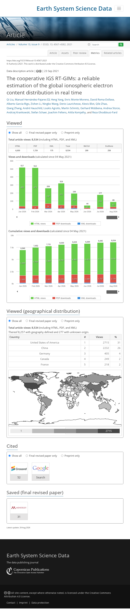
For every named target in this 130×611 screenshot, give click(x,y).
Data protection (40, 602)
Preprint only (72, 132)
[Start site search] (120, 45)
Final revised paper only (43, 132)
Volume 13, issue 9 (28, 44)
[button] (89, 44)
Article (53, 53)
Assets (65, 53)
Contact (11, 602)
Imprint (23, 602)
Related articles (113, 53)
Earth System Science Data (74, 8)
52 (18, 477)
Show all (17, 132)
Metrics (95, 53)
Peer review (79, 53)
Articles (11, 44)
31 (18, 517)
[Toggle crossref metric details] (19, 468)
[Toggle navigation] (118, 8)
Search (40, 477)
